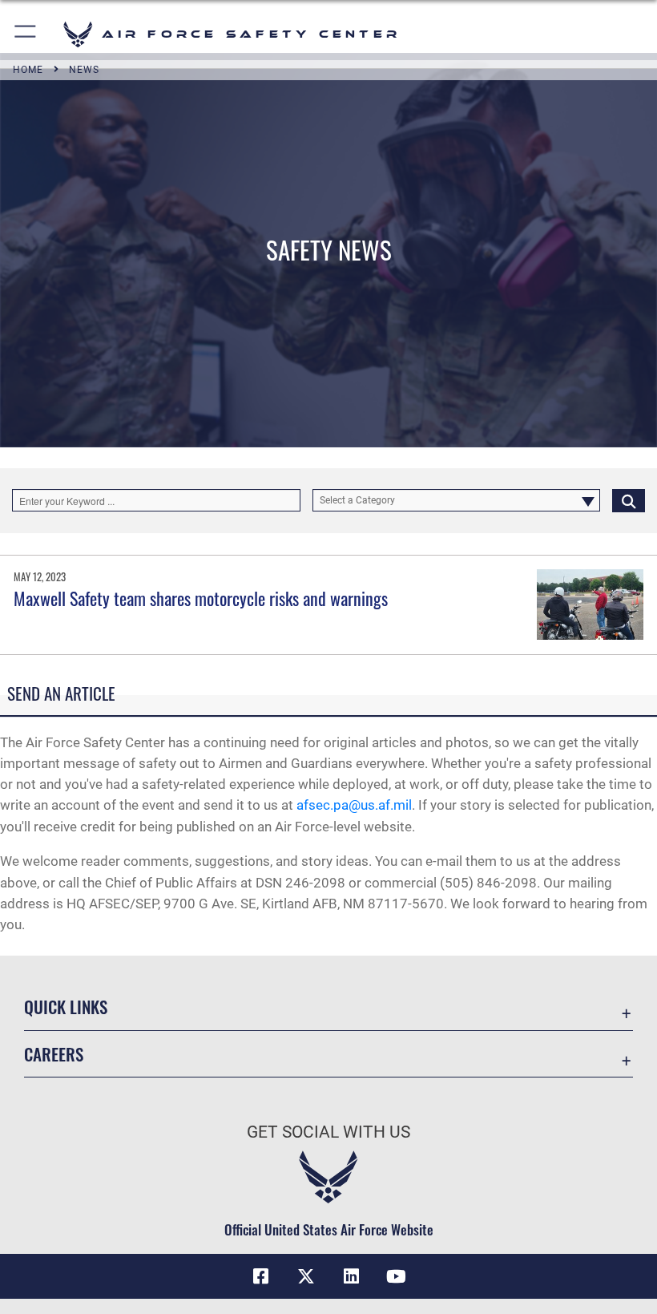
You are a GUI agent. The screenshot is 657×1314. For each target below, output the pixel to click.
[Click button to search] (628, 500)
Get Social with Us (328, 1132)
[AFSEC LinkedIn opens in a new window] (351, 1276)
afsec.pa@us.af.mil (354, 805)
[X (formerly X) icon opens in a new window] (306, 1276)
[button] (26, 34)
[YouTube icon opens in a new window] (396, 1276)
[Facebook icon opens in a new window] (261, 1276)
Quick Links (65, 1006)
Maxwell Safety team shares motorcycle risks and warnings (201, 598)
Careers (53, 1053)
